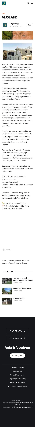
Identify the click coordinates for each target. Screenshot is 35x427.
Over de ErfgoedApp (17, 367)
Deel (29, 25)
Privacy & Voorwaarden (17, 375)
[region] (17, 231)
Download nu (18, 331)
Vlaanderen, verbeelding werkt (23, 407)
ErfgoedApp (14, 24)
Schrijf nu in (19, 356)
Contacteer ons (17, 371)
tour (3, 13)
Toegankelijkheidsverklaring (17, 379)
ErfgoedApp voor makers (17, 382)
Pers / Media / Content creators (17, 386)
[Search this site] (28, 3)
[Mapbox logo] (7, 249)
